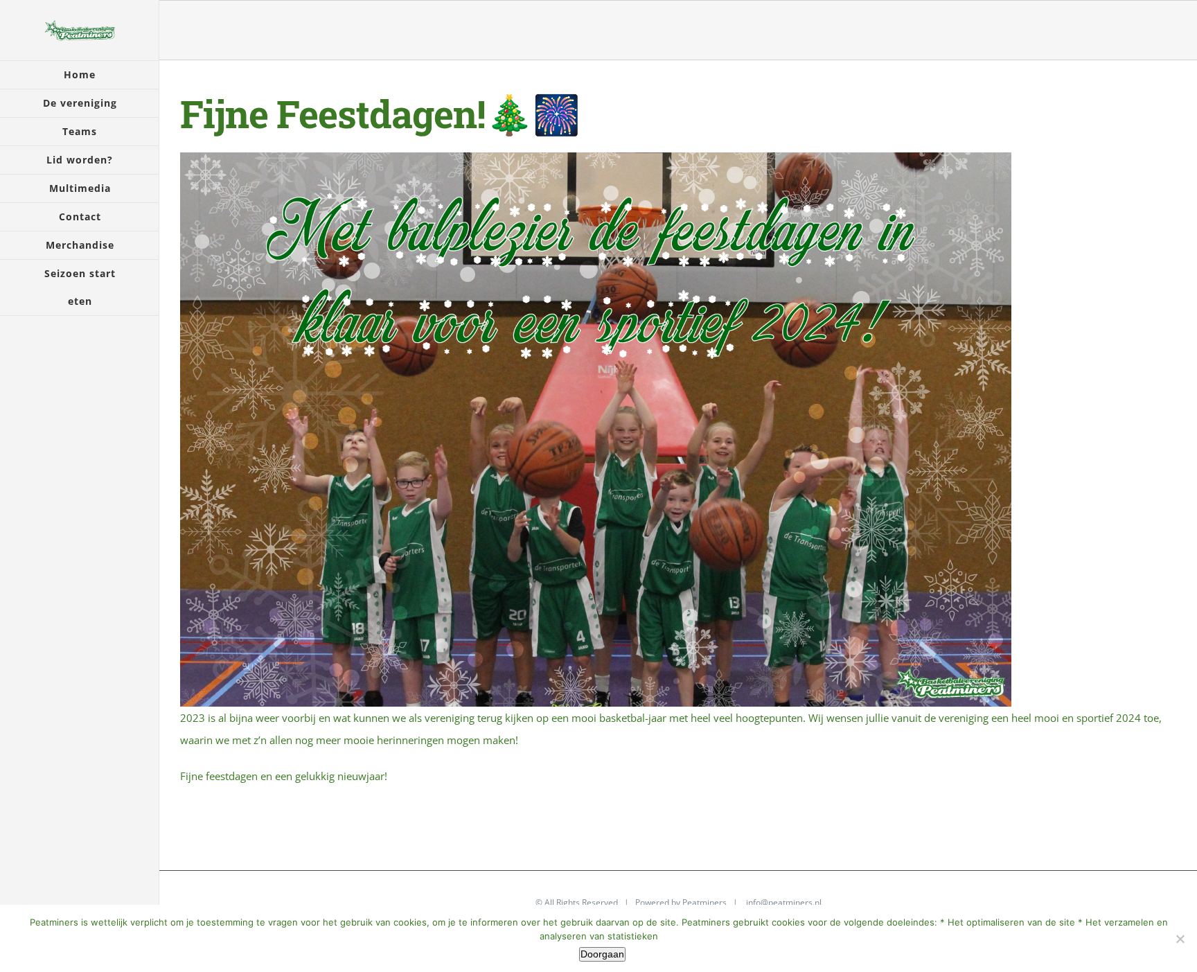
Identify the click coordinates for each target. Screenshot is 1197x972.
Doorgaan (602, 954)
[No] (1180, 939)
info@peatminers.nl (784, 902)
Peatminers (704, 902)
